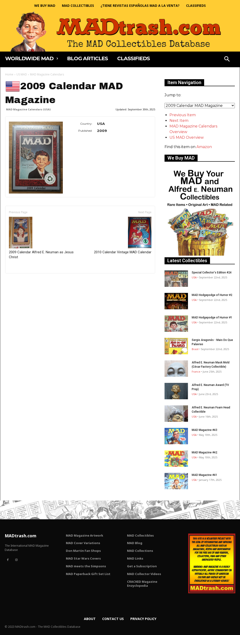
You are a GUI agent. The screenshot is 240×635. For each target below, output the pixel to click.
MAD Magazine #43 (204, 430)
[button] (227, 59)
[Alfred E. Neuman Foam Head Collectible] (176, 413)
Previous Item (182, 115)
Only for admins (21, 281)
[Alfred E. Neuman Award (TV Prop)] (176, 391)
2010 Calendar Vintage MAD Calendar (122, 252)
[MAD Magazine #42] (176, 458)
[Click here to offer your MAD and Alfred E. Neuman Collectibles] (200, 254)
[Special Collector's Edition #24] (176, 278)
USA (194, 277)
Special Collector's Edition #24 (212, 272)
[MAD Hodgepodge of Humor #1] (176, 323)
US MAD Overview (186, 137)
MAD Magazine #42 (204, 452)
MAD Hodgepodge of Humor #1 (212, 317)
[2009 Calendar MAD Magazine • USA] (36, 158)
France (196, 371)
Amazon (204, 147)
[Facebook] (8, 560)
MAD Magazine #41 (204, 475)
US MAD (21, 74)
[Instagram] (16, 560)
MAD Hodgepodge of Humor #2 (212, 295)
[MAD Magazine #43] (176, 436)
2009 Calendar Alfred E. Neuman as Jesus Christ (41, 254)
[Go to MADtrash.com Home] (120, 31)
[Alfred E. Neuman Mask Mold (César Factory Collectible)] (176, 368)
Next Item (178, 120)
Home (9, 74)
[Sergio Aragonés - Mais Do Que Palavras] (176, 346)
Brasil (195, 349)
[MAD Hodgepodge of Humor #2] (176, 301)
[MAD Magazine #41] (176, 481)
